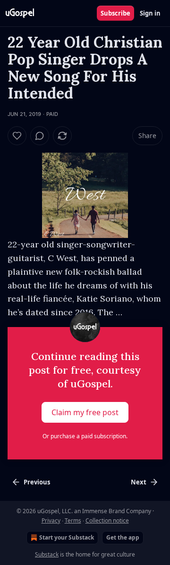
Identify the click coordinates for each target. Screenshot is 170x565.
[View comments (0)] (39, 135)
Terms (73, 520)
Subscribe (115, 13)
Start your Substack (66, 537)
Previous (37, 482)
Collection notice (107, 520)
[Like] (17, 135)
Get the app (122, 537)
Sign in (150, 13)
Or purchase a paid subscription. (85, 436)
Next (138, 482)
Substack (47, 554)
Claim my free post (85, 412)
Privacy (51, 520)
